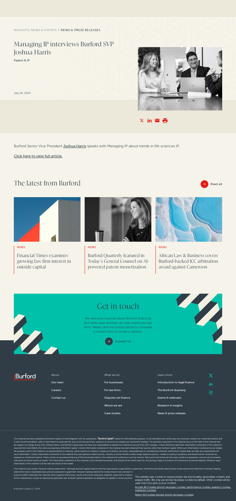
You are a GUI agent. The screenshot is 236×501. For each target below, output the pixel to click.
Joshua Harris (74, 146)
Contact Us (123, 341)
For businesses (113, 382)
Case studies (112, 413)
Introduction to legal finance (176, 382)
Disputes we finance (117, 397)
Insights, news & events (35, 30)
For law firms (112, 390)
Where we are (113, 405)
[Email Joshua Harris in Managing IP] (157, 120)
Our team (57, 382)
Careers (56, 390)
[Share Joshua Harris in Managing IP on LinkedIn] (149, 120)
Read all (216, 184)
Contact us (58, 397)
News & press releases (80, 30)
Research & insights (170, 405)
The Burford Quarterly (172, 390)
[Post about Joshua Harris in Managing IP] (142, 120)
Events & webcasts (169, 397)
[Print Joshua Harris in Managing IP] (165, 120)
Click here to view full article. (38, 156)
